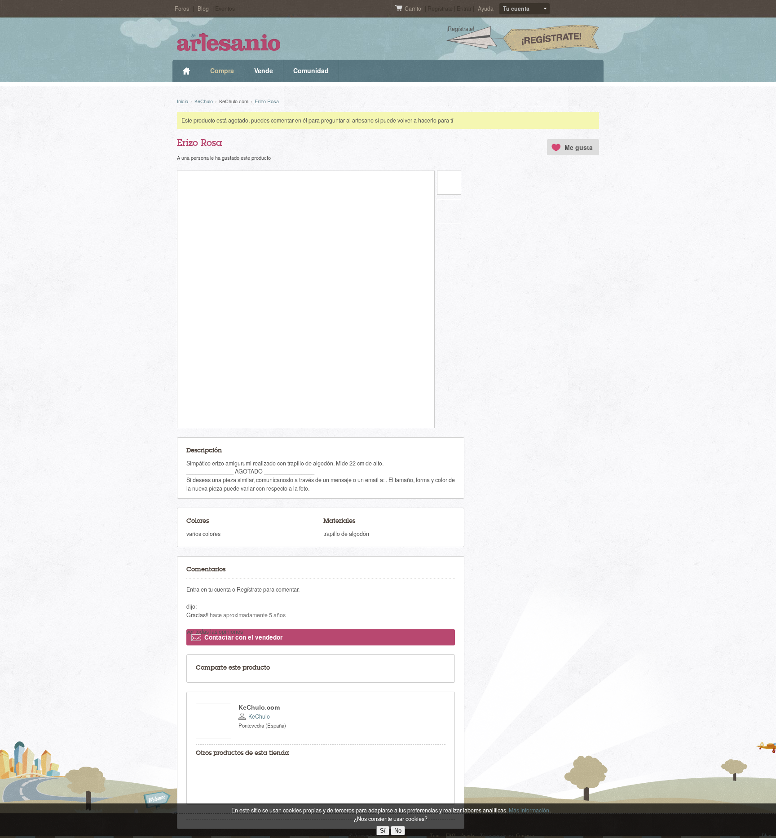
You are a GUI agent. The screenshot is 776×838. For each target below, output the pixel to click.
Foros (182, 8)
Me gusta (578, 147)
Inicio (186, 71)
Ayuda (486, 8)
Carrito (414, 8)
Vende (263, 70)
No (397, 830)
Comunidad (311, 70)
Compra (222, 70)
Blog (203, 8)
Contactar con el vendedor (243, 637)
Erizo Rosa (267, 101)
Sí (383, 830)
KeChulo (203, 101)
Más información (529, 810)
